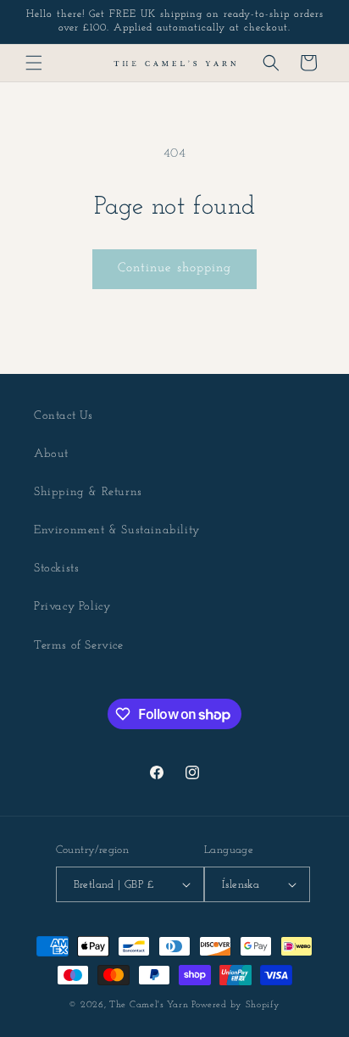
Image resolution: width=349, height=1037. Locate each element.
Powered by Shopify (235, 1005)
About (51, 454)
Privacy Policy (72, 606)
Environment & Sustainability (117, 530)
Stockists (56, 568)
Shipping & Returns (88, 492)
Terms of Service (79, 645)
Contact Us (63, 416)
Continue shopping (174, 268)
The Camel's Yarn (148, 1005)
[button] (34, 62)
